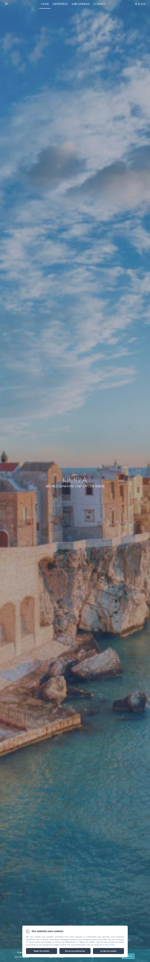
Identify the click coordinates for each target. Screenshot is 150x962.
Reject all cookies (41, 951)
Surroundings (80, 4)
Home (45, 4)
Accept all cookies (108, 951)
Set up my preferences (75, 951)
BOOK (142, 4)
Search (128, 956)
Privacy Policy (108, 945)
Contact (99, 4)
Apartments (60, 4)
